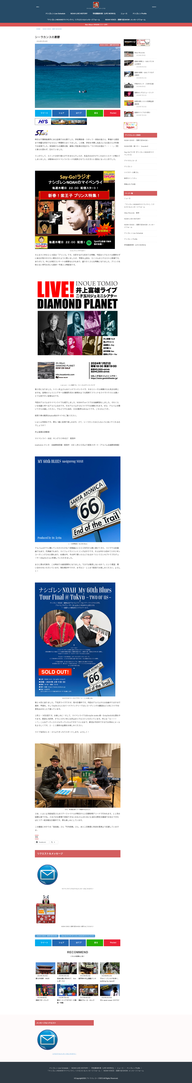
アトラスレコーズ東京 (94, 1078)
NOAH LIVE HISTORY (79, 13)
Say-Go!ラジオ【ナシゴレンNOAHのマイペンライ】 (78, 936)
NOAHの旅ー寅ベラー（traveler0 (136, 146)
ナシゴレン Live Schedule (55, 13)
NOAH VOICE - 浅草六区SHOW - (47, 936)
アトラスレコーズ (130, 160)
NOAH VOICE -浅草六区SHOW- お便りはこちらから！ (77, 926)
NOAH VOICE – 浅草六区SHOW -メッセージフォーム (125, 20)
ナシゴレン (128, 166)
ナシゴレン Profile (140, 13)
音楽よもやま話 (129, 184)
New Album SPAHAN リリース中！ (96, 24)
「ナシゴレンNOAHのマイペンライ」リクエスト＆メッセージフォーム (73, 20)
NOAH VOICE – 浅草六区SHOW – (136, 140)
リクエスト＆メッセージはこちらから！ (64, 1054)
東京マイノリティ (130, 178)
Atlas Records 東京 (131, 213)
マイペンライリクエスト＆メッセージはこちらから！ (78, 889)
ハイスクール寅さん (131, 172)
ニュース (124, 13)
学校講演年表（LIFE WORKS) (104, 13)
